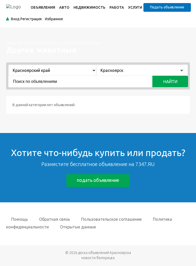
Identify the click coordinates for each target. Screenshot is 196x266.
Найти (170, 81)
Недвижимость (89, 7)
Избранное (54, 19)
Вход (15, 19)
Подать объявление (167, 7)
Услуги (135, 7)
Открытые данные (78, 227)
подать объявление (98, 180)
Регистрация (31, 19)
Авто (64, 7)
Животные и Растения (82, 43)
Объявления (43, 7)
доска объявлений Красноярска (104, 253)
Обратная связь (54, 219)
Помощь (19, 219)
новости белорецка (98, 258)
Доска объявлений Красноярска (32, 43)
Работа (116, 7)
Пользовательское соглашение (111, 219)
